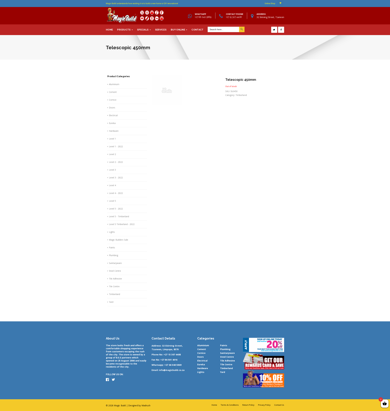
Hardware (114, 130)
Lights (112, 232)
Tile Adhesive (115, 278)
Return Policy (248, 405)
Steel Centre (115, 270)
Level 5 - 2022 (116, 208)
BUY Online (178, 29)
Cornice (112, 99)
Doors (112, 107)
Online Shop (270, 3)
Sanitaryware (115, 263)
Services (161, 29)
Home (109, 29)
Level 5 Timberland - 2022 (122, 224)
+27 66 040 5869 (203, 17)
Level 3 (112, 169)
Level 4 (112, 185)
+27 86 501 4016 (168, 359)
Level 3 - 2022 (116, 177)
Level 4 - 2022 (116, 193)
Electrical (113, 115)
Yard (111, 301)
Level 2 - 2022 (116, 162)
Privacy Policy (264, 405)
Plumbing (113, 255)
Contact (197, 29)
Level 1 (112, 138)
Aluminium (114, 84)
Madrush (146, 405)
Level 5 (112, 200)
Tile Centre (114, 286)
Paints (112, 247)
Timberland (114, 294)
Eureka (112, 123)
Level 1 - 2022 (116, 146)
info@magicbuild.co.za (171, 370)
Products (124, 29)
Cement (113, 92)
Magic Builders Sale (118, 239)
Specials (143, 29)
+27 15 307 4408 (234, 17)
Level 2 (112, 154)
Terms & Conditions (230, 405)
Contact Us (279, 405)
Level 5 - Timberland (119, 216)
